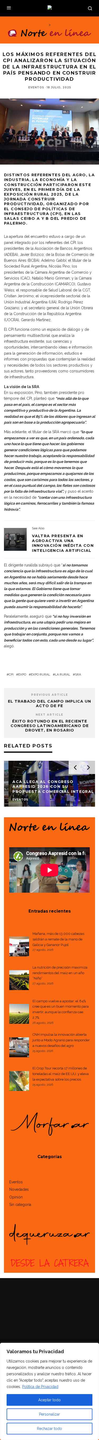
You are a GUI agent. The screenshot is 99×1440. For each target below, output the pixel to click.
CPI (11, 674)
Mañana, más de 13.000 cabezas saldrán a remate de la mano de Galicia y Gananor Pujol (58, 939)
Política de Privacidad (40, 1387)
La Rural (62, 674)
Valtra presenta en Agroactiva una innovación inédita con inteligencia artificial (63, 543)
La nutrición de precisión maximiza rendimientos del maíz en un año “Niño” (59, 973)
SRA (78, 674)
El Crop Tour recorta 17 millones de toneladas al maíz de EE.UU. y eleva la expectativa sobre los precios (60, 1073)
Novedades (19, 1189)
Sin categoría (20, 1204)
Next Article (49, 714)
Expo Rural (40, 674)
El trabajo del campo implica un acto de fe (49, 703)
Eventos (36, 87)
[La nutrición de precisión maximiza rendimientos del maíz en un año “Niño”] (19, 981)
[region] (49, 1391)
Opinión (16, 1197)
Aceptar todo (49, 1400)
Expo (22, 674)
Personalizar (49, 1414)
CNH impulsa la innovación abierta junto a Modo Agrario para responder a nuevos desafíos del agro (61, 1040)
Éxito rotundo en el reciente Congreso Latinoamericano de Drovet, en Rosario (50, 726)
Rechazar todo (49, 1428)
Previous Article (49, 695)
